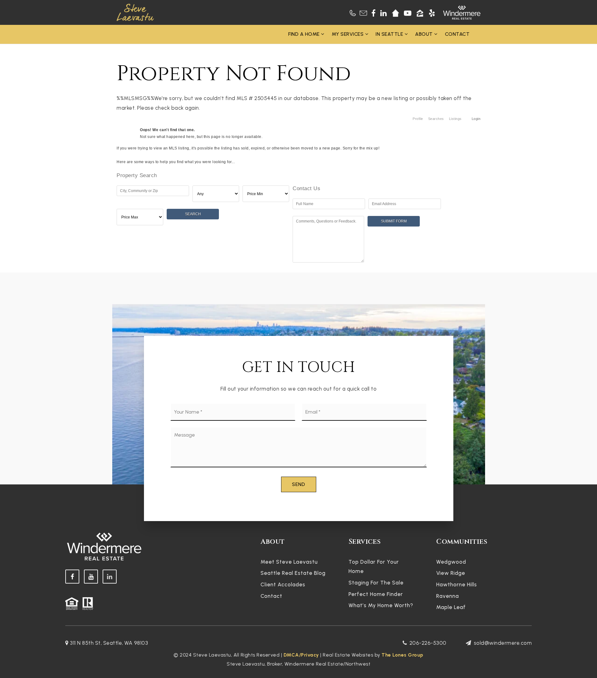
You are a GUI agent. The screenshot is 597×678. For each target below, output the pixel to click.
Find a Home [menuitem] (304, 34)
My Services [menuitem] (348, 34)
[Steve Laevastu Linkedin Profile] (110, 577)
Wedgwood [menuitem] (451, 562)
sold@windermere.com (503, 643)
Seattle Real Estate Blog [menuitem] (293, 573)
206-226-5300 (428, 643)
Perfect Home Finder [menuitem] (376, 594)
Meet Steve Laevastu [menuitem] (289, 562)
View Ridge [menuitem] (450, 573)
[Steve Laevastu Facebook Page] (72, 577)
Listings (455, 119)
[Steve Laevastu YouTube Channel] (91, 577)
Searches (436, 119)
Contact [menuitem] (457, 34)
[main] (298, 156)
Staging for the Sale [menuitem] (376, 583)
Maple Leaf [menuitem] (451, 607)
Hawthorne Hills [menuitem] (456, 584)
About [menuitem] (424, 34)
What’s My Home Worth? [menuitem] (381, 605)
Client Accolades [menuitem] (283, 584)
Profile (418, 119)
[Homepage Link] (135, 12)
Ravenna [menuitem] (447, 596)
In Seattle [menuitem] (390, 34)
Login (476, 119)
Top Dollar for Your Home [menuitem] (374, 567)
